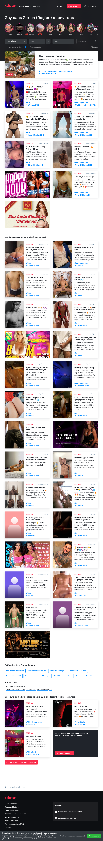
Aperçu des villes (11, 821)
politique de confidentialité (29, 839)
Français (59, 6)
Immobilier (90, 676)
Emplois (79, 676)
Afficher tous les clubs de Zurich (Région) (21, 762)
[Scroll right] (95, 29)
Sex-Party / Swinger (57, 671)
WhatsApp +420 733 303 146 (70, 812)
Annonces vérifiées (15, 47)
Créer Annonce (73, 6)
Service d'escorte (31, 676)
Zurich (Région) (14, 787)
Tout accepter (94, 836)
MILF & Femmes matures (63, 676)
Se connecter (92, 6)
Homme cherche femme (37, 671)
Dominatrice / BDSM (13, 676)
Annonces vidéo (35, 47)
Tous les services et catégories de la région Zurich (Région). (29, 690)
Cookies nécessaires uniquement (72, 836)
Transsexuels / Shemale (77, 671)
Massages (46, 676)
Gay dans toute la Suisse (15, 686)
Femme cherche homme (15, 671)
